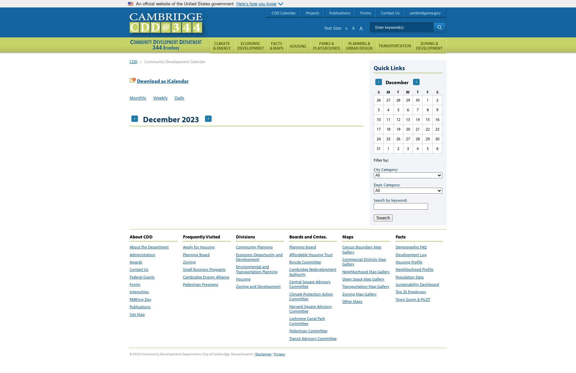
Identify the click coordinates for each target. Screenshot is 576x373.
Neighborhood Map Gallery (366, 271)
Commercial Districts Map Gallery (364, 261)
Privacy (279, 354)
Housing (243, 279)
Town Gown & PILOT (413, 299)
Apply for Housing (199, 247)
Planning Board (196, 254)
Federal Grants (142, 277)
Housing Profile (409, 262)
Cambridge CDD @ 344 (169, 29)
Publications (140, 307)
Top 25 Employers (411, 292)
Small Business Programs (204, 269)
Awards (136, 262)
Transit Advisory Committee (313, 338)
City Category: (386, 169)
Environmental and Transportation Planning (257, 269)
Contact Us (139, 269)
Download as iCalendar (163, 81)
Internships (139, 292)
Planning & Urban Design (359, 45)
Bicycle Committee (305, 262)
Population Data (410, 277)
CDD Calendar (284, 12)
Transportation (395, 45)
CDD (133, 61)
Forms (135, 284)
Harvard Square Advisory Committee (310, 309)
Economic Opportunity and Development (259, 257)
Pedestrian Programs (200, 284)
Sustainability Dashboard (417, 284)
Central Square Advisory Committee (310, 284)
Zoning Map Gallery (359, 294)
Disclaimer (263, 354)
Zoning (189, 262)
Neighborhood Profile (414, 269)
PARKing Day (140, 299)
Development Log (411, 254)
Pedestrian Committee (308, 331)
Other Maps (352, 301)
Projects (312, 12)
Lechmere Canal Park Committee (307, 321)
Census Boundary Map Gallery (361, 249)
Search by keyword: (390, 200)
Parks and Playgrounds (326, 45)
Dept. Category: (387, 184)
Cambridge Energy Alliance (206, 277)
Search (383, 217)
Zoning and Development (258, 286)
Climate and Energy (222, 45)
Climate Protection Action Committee (311, 296)
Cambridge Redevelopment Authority (312, 271)
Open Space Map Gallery (363, 279)
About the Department (149, 247)
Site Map (137, 314)
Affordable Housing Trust (311, 254)
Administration (142, 254)
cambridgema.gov (425, 12)
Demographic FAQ (411, 247)
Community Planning (254, 247)
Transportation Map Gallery (365, 286)
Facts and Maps (277, 45)
